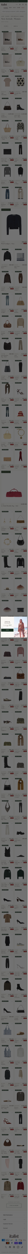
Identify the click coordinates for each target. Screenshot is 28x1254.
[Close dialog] (25, 617)
